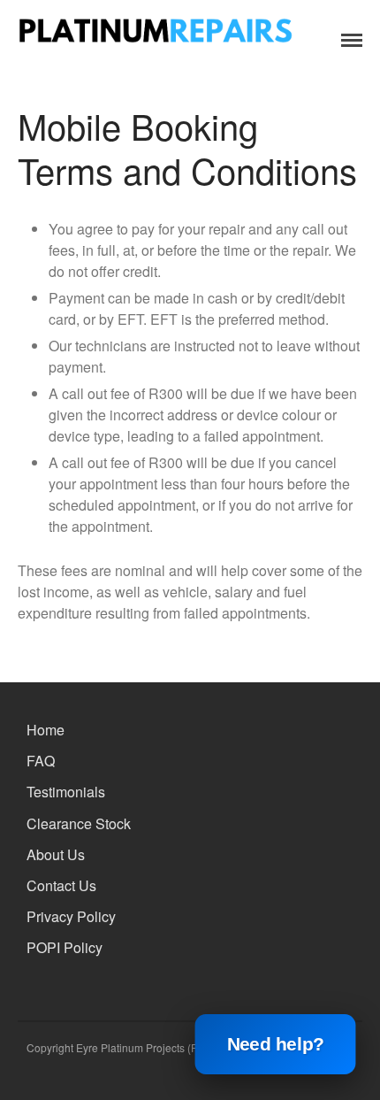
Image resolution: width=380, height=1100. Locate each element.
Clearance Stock (79, 823)
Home (46, 729)
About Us (56, 854)
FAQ (41, 760)
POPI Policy (65, 947)
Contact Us (61, 885)
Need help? (275, 1044)
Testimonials (66, 791)
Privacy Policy (71, 916)
